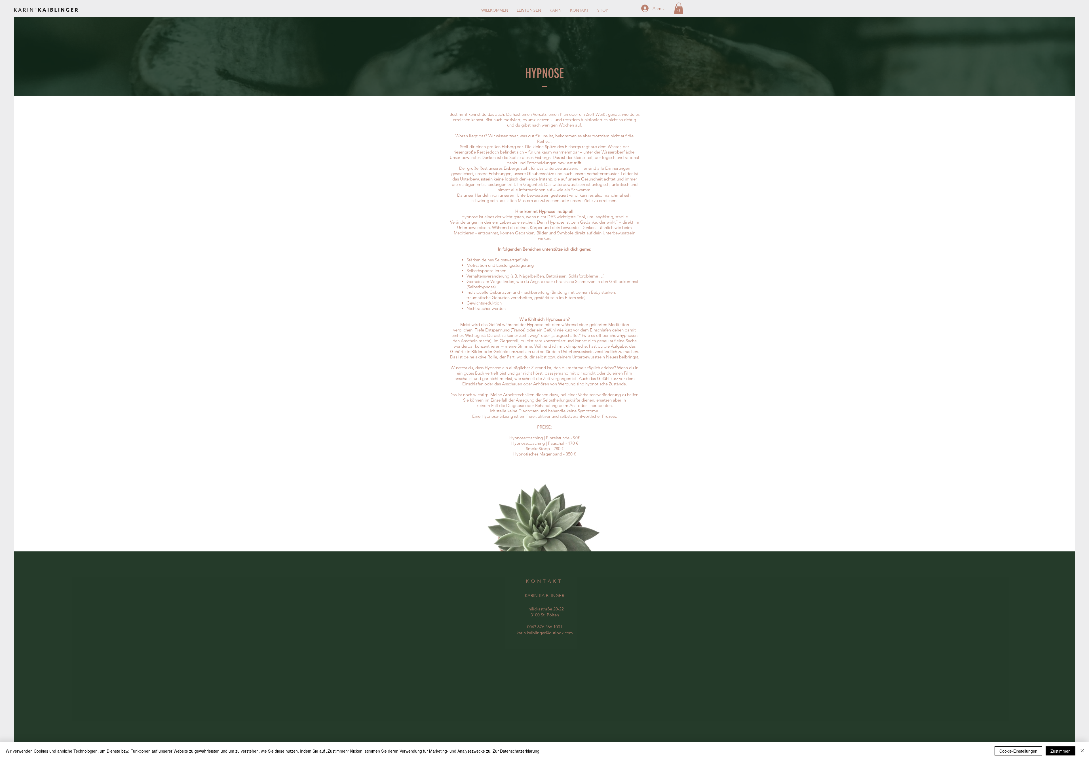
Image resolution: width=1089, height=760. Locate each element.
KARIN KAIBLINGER (544, 595)
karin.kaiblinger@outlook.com (545, 632)
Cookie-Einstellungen (1018, 751)
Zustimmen (1060, 751)
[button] (678, 8)
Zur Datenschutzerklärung (516, 751)
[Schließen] (1082, 750)
